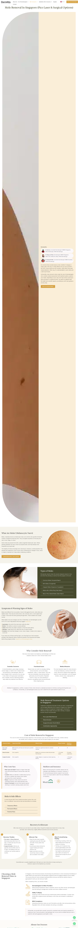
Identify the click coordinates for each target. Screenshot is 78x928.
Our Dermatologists (22, 1)
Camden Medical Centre (74, 920)
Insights (55, 1)
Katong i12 (74, 925)
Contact (15, 4)
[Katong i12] (74, 923)
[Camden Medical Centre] (74, 917)
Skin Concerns (33, 1)
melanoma (27, 621)
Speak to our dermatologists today (24, 639)
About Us (15, 1)
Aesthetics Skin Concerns (45, 1)
